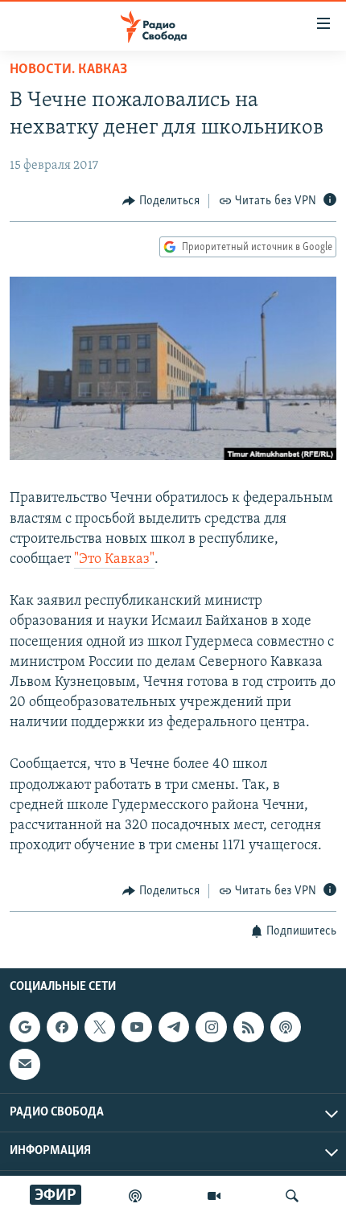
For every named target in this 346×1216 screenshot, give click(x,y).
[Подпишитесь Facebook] (62, 1027)
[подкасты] (135, 1196)
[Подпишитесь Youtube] (137, 1027)
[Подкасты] (285, 1027)
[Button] (161, 201)
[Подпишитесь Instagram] (211, 1027)
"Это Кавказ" (114, 560)
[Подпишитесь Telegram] (174, 1027)
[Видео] (214, 1196)
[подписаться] (25, 1064)
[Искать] (292, 1196)
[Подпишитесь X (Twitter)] (99, 1027)
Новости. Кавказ (68, 70)
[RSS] (248, 1027)
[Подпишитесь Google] (25, 1027)
